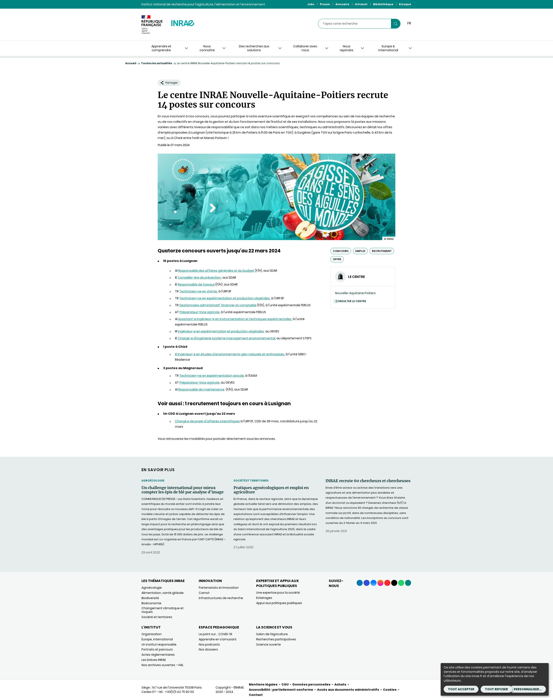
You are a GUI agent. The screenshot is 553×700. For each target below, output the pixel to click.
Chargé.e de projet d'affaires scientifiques (207, 421)
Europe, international (157, 639)
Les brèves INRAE (153, 660)
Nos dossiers (208, 649)
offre (337, 259)
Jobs (310, 4)
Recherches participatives (276, 639)
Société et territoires (251, 480)
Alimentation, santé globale (162, 593)
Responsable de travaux (196, 284)
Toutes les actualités (156, 63)
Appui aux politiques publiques (279, 603)
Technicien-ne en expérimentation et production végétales (224, 298)
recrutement (382, 251)
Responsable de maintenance (201, 389)
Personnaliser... (528, 689)
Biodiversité (150, 598)
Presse (325, 4)
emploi (360, 251)
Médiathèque (383, 4)
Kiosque (405, 4)
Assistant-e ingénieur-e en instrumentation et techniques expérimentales (234, 319)
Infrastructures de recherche (221, 598)
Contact (256, 695)
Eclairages (264, 598)
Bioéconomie (151, 603)
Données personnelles (311, 684)
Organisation (151, 634)
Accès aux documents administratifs (348, 689)
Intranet (361, 4)
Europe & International (388, 48)
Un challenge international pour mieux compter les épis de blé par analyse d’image (182, 490)
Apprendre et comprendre (161, 48)
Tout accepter (461, 689)
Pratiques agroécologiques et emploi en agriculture (271, 490)
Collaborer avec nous (305, 48)
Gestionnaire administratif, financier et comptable (217, 305)
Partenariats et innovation (219, 587)
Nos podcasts (209, 644)
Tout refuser (496, 689)
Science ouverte (268, 644)
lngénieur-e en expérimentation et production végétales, (221, 331)
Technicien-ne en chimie (198, 291)
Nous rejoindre (346, 48)
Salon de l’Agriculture (272, 634)
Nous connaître (207, 48)
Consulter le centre (350, 301)
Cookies (390, 689)
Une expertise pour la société (278, 592)
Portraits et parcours (157, 649)
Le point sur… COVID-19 (215, 634)
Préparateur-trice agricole (199, 312)
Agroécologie (152, 480)
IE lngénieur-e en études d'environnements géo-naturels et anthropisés (229, 354)
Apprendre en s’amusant (218, 639)
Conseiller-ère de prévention (199, 277)
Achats (340, 684)
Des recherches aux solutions (254, 48)
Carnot (204, 593)
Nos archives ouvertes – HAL (162, 665)
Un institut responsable (158, 644)
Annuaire (342, 4)
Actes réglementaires (158, 654)
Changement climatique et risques (162, 610)
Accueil (130, 63)
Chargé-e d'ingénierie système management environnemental (226, 338)
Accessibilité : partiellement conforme (281, 689)
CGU (285, 684)
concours (341, 251)
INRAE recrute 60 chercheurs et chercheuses (368, 481)
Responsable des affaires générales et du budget (216, 270)
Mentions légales (263, 684)
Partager (171, 83)
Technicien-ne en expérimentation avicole (211, 375)
